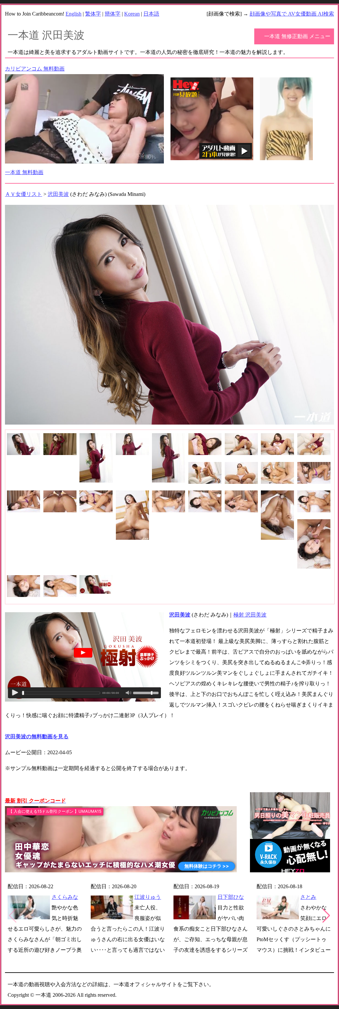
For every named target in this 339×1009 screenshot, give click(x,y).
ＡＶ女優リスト (23, 194)
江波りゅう (147, 897)
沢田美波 (58, 194)
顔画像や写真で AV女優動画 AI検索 (292, 14)
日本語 (151, 14)
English (73, 14)
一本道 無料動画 (24, 172)
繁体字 (93, 14)
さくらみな (65, 897)
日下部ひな (231, 897)
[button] (326, 915)
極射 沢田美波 (249, 615)
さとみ (308, 897)
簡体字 (113, 14)
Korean (132, 14)
